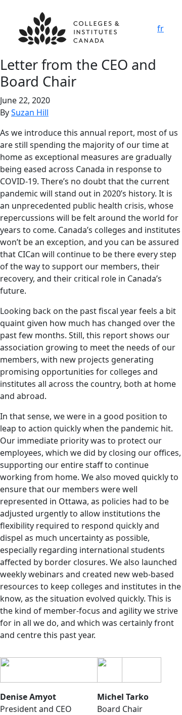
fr (160, 28)
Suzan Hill (30, 112)
